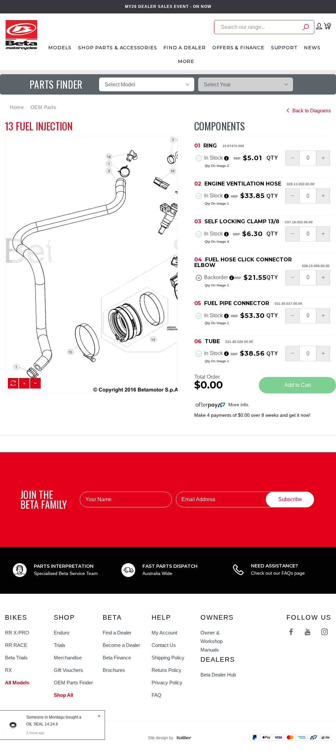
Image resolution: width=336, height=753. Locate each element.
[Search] (306, 28)
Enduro (61, 632)
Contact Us (164, 645)
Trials (59, 645)
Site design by (160, 738)
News (312, 48)
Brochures (114, 670)
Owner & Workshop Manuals (211, 641)
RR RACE (16, 645)
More (186, 61)
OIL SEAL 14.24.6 (42, 724)
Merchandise (68, 657)
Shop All (63, 695)
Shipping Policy (168, 657)
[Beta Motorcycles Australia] (21, 34)
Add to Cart (297, 385)
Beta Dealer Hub (218, 674)
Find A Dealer (184, 48)
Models (60, 48)
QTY (272, 158)
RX (8, 670)
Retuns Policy (166, 670)
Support (284, 48)
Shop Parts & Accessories (117, 48)
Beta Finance (117, 657)
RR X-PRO (17, 632)
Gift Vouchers (68, 670)
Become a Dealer (121, 645)
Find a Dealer (117, 632)
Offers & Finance (238, 48)
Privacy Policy (167, 682)
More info (237, 404)
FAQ (156, 695)
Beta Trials (16, 657)
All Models (17, 682)
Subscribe (290, 499)
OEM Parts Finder (73, 682)
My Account (164, 632)
